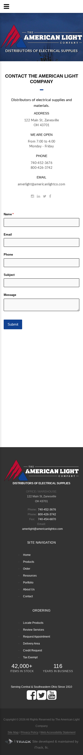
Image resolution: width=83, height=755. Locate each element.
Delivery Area (31, 643)
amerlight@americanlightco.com (41, 184)
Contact (28, 596)
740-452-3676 (41, 163)
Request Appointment (36, 636)
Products (28, 561)
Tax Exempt (30, 657)
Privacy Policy (29, 732)
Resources (30, 575)
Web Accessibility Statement (57, 732)
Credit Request (32, 650)
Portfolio (28, 582)
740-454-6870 (47, 519)
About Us (29, 589)
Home (27, 555)
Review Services (33, 629)
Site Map (13, 732)
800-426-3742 (41, 167)
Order (26, 568)
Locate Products (33, 622)
